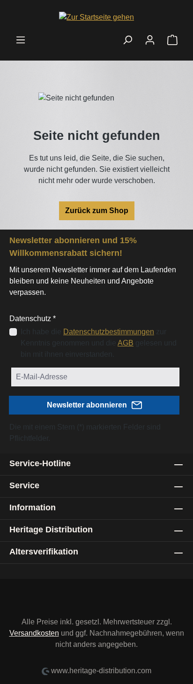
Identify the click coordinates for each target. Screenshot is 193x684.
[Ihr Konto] (150, 40)
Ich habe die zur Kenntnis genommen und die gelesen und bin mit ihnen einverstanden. (99, 343)
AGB (126, 343)
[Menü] (20, 40)
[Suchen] (127, 40)
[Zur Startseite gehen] (96, 17)
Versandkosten (34, 633)
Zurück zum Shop (96, 211)
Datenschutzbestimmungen (108, 332)
